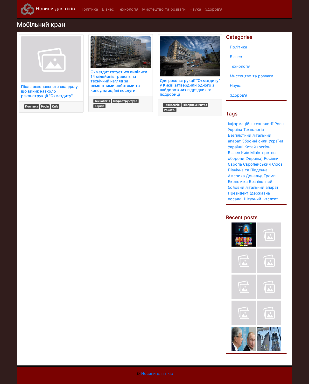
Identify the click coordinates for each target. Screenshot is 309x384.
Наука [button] (195, 9)
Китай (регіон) (258, 146)
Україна (235, 129)
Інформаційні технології (250, 123)
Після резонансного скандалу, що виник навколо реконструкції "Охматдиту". (50, 91)
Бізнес (236, 56)
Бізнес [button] (108, 9)
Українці (235, 146)
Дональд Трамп (260, 175)
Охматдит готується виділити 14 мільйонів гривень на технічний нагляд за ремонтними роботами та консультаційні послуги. (119, 81)
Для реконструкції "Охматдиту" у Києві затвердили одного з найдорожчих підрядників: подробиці (190, 87)
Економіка (238, 181)
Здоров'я (238, 95)
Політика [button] (89, 9)
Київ (55, 106)
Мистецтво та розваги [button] (164, 9)
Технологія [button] (128, 9)
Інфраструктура (125, 101)
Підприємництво (195, 105)
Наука (235, 85)
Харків (99, 106)
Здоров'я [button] (213, 9)
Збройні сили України (262, 141)
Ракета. (169, 110)
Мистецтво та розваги (251, 76)
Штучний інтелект (261, 198)
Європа (235, 164)
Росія (45, 106)
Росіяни (271, 158)
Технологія (102, 101)
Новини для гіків (54, 9)
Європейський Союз (262, 164)
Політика (31, 106)
